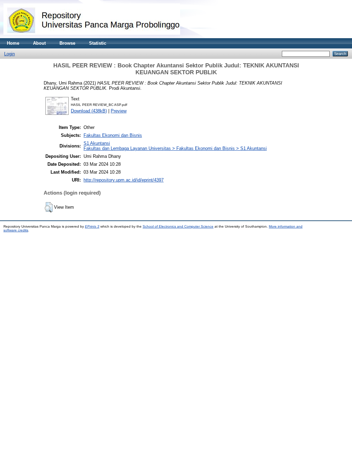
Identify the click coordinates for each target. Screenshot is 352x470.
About (39, 43)
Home (13, 43)
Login (9, 53)
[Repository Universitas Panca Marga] (92, 36)
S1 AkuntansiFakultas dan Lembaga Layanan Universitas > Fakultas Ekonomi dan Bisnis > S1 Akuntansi (175, 146)
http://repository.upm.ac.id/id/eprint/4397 (124, 180)
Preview (118, 110)
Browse (67, 43)
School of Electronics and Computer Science (178, 226)
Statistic (97, 43)
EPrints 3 (92, 226)
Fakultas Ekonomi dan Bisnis (113, 135)
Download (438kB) (89, 110)
